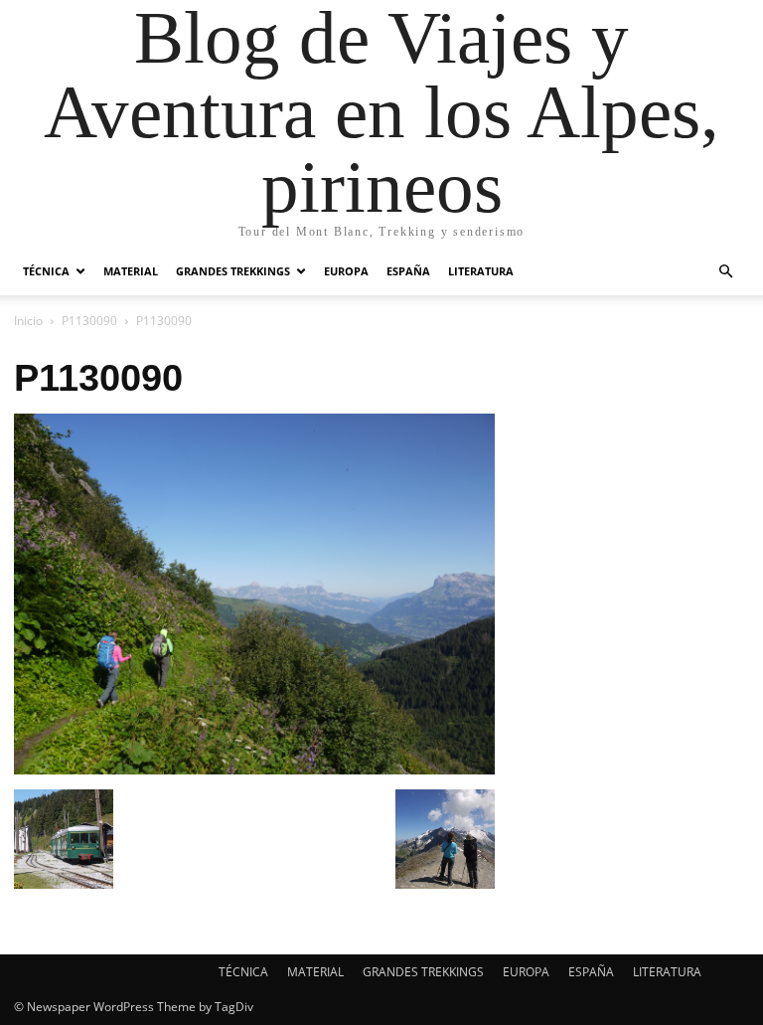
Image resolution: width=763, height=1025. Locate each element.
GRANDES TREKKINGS (233, 270)
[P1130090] (254, 769)
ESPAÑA (408, 270)
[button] (725, 271)
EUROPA (346, 270)
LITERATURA (481, 270)
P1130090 (89, 320)
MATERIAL (130, 270)
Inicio (28, 320)
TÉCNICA (46, 270)
